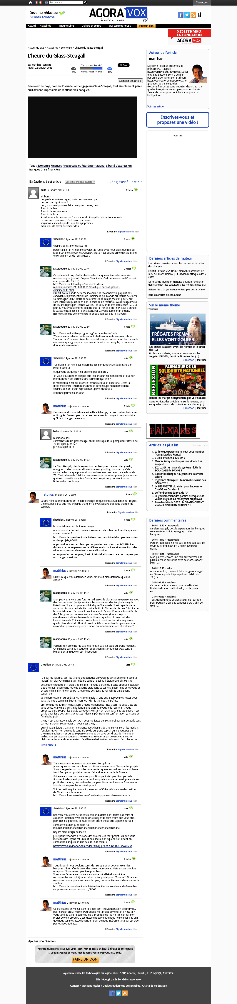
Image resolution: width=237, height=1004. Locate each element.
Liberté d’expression (119, 165)
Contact (74, 985)
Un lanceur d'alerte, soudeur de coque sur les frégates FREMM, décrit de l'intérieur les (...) (174, 355)
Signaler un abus (126, 232)
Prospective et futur (75, 165)
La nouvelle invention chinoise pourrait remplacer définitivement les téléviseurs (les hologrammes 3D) (177, 283)
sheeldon (58, 239)
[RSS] (193, 16)
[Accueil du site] (118, 21)
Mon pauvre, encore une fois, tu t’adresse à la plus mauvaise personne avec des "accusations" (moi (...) (176, 560)
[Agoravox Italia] (40, 2)
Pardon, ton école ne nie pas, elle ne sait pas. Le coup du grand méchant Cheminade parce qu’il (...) (177, 545)
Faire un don (146, 25)
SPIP (123, 973)
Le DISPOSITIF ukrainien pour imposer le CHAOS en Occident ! (178, 488)
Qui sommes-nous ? (120, 25)
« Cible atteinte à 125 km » (170, 457)
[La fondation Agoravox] (189, 44)
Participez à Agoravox (42, 16)
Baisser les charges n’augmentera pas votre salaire (176, 289)
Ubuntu (141, 973)
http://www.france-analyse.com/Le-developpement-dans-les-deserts (91, 795)
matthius (59, 406)
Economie (66, 47)
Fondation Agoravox (129, 979)
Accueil (32, 25)
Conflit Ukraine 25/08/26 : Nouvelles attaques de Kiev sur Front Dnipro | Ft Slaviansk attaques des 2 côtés (177, 274)
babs (43, 189)
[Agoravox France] (36, 2)
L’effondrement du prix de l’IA (171, 492)
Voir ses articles (156, 106)
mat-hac (36, 64)
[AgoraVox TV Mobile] (199, 16)
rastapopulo (60, 268)
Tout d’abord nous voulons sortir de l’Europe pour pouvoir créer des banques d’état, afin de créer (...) (176, 602)
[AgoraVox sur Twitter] (187, 16)
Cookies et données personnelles (121, 985)
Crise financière (50, 169)
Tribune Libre (66, 25)
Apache (131, 973)
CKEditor (168, 973)
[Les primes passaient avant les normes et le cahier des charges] (178, 343)
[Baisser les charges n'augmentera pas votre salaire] (178, 394)
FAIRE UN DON (85, 959)
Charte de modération (154, 985)
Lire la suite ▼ (49, 745)
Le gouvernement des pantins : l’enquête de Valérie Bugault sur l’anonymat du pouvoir (179, 497)
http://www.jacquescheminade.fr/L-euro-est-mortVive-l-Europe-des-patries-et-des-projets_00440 (95, 539)
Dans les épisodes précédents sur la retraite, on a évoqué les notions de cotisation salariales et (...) (177, 403)
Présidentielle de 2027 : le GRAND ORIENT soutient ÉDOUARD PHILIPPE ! (179, 504)
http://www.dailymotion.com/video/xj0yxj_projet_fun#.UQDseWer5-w (92, 845)
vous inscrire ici (112, 952)
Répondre (112, 232)
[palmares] (173, 437)
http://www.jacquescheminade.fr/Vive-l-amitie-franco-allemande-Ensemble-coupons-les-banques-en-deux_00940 (95, 888)
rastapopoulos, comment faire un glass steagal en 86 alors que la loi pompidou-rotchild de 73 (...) (176, 574)
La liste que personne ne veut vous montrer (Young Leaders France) (179, 453)
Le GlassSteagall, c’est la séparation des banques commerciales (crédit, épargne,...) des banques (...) (177, 531)
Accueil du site (36, 47)
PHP (149, 973)
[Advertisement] (93, 37)
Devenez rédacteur (44, 13)
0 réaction (188, 359)
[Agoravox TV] (45, 2)
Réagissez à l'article (126, 182)
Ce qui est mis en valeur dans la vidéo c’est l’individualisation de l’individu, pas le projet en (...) (174, 588)
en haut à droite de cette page (116, 948)
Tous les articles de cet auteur (164, 294)
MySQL (157, 973)
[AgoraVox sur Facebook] (180, 16)
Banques (34, 169)
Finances (56, 165)
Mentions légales (90, 985)
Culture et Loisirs (91, 25)
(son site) (47, 64)
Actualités (45, 25)
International (96, 165)
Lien (137, 232)
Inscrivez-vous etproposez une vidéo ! (177, 120)
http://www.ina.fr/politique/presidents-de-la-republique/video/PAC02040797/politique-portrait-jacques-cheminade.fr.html (86, 287)
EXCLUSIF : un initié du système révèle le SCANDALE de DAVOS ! (178, 469)
